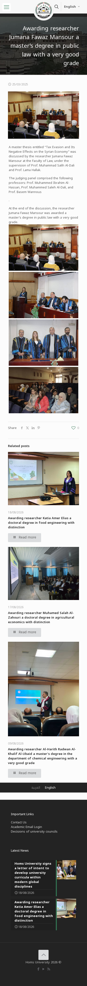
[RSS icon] (49, 969)
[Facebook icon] (38, 969)
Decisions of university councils (34, 831)
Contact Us (19, 822)
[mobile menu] (6, 7)
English (70, 7)
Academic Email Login (26, 827)
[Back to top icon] (43, 955)
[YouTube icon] (43, 969)
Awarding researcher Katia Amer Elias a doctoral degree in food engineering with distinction (41, 522)
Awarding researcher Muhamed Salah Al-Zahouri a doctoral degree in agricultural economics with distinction (41, 617)
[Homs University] (43, 6)
